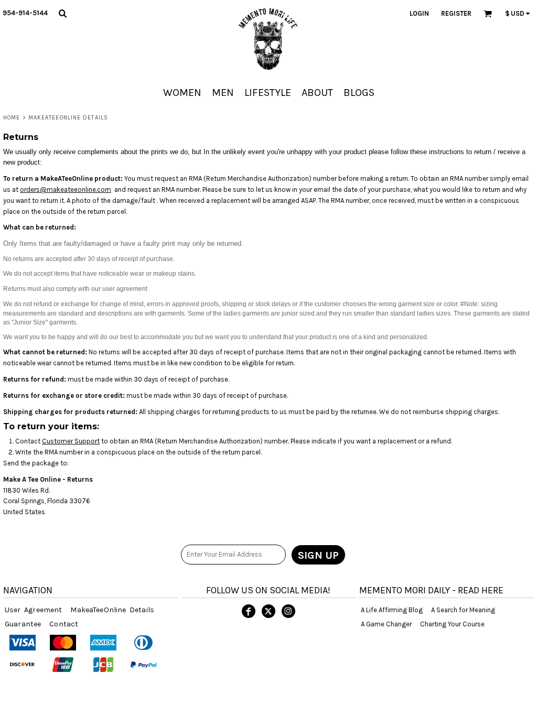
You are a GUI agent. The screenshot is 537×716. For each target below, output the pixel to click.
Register (456, 13)
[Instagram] (288, 611)
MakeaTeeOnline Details (112, 609)
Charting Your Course (452, 624)
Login (419, 13)
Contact (63, 624)
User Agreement (33, 609)
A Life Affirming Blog (392, 610)
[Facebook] (248, 611)
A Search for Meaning (463, 610)
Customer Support (71, 441)
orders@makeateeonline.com (65, 189)
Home (11, 117)
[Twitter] (268, 611)
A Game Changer (386, 624)
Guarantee (23, 624)
